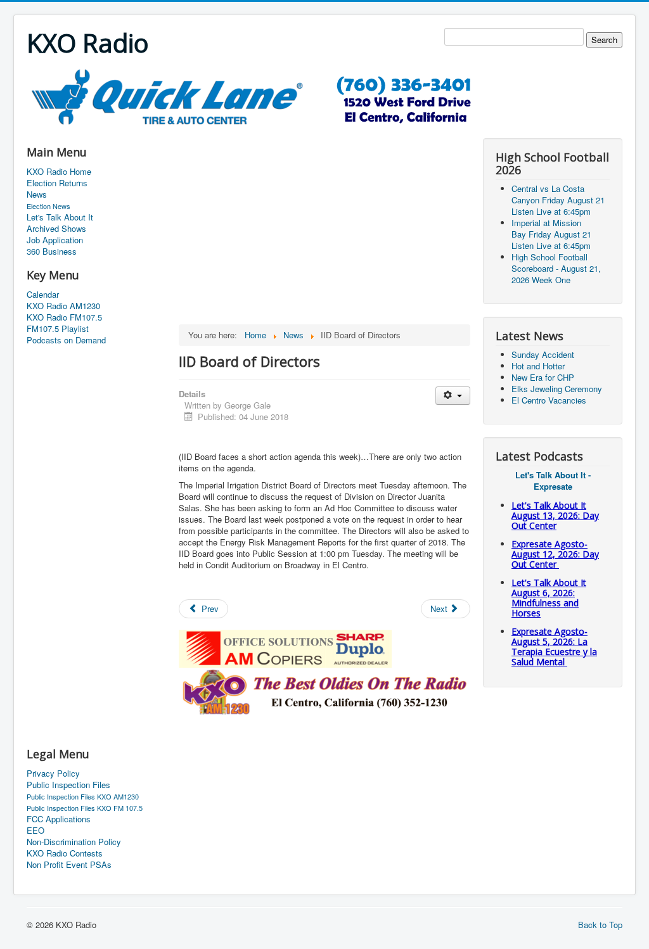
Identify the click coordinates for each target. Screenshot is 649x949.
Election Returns (57, 183)
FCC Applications (59, 819)
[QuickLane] (258, 96)
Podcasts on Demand (66, 340)
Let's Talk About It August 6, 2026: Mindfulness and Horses (548, 597)
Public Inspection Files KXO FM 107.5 (85, 808)
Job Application (55, 240)
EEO (35, 830)
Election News (48, 206)
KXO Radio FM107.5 (64, 317)
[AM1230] (324, 690)
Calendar (43, 294)
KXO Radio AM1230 (63, 306)
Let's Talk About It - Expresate (553, 480)
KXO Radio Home (59, 171)
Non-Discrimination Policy (74, 842)
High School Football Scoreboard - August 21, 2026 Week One (556, 268)
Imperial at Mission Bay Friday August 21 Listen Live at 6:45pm (551, 234)
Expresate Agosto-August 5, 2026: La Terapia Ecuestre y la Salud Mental (554, 646)
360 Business (52, 251)
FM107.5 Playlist (58, 328)
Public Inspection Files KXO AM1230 (83, 796)
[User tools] (452, 395)
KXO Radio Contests (65, 853)
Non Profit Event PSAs (69, 864)
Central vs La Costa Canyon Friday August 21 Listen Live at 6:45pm (558, 199)
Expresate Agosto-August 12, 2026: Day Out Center (555, 554)
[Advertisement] (257, 131)
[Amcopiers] (285, 647)
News (37, 194)
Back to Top (600, 925)
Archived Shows (56, 228)
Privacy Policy (53, 773)
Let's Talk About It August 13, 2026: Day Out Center (555, 515)
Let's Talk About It (60, 217)
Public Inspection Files (68, 785)
